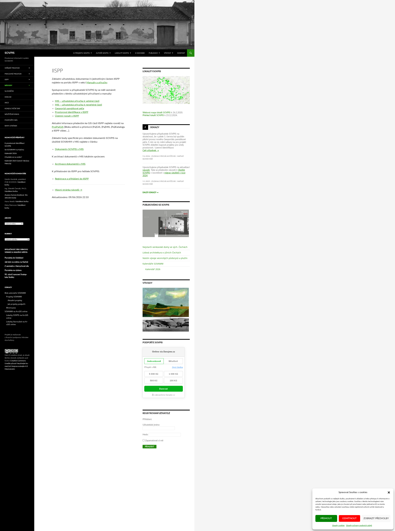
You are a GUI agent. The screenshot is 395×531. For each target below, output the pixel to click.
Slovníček (9, 91)
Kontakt (181, 53)
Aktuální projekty (15, 300)
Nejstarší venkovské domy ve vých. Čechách (165, 247)
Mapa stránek (11, 126)
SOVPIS (10, 53)
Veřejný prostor (12, 68)
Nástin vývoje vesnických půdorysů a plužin (165, 258)
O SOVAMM (140, 53)
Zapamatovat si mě (154, 441)
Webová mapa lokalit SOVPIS (156, 113)
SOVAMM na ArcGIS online (16, 311)
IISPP (7, 79)
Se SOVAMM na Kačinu (14, 150)
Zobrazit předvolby (376, 518)
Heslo (145, 435)
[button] (388, 492)
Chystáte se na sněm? (13, 157)
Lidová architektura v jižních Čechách (162, 252)
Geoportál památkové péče (69, 108)
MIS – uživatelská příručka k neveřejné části (78, 105)
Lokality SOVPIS (122, 53)
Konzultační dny (12, 108)
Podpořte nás (11, 120)
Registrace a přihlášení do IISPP (72, 179)
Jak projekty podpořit (16, 304)
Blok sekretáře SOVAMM (15, 293)
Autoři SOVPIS (102, 53)
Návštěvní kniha (12, 114)
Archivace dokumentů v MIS (70, 164)
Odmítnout (349, 518)
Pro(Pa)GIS (58, 127)
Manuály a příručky (96, 82)
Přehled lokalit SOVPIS (153, 115)
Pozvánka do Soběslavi (14, 258)
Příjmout (326, 518)
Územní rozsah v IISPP (67, 116)
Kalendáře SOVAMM (153, 263)
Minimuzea (11, 307)
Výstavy (167, 53)
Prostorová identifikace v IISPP (71, 112)
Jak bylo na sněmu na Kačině (16, 262)
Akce (7, 102)
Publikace (153, 53)
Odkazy (154, 127)
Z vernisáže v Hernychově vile (17, 266)
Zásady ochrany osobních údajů (359, 525)
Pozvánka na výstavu (13, 270)
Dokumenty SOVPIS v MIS (69, 149)
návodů (146, 170)
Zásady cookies (338, 525)
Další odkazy (150, 192)
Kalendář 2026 (152, 269)
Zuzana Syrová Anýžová (163, 156)
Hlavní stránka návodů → (68, 190)
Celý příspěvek (151, 151)
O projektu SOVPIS (81, 53)
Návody (8, 85)
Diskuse (8, 97)
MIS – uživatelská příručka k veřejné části (77, 101)
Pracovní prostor (13, 74)
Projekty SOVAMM (14, 296)
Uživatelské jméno (151, 425)
